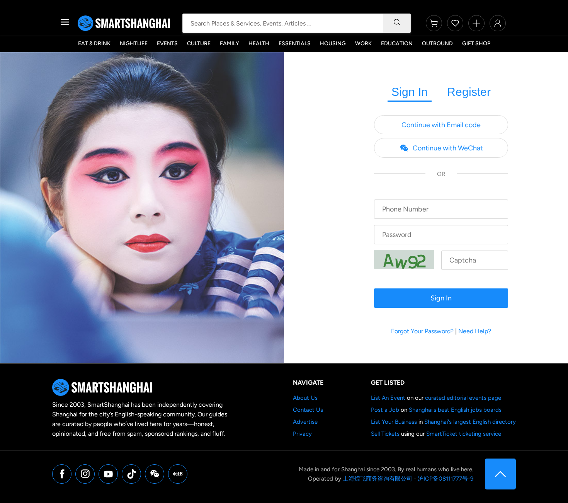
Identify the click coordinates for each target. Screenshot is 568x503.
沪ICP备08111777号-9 (445, 478)
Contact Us (308, 409)
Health (258, 43)
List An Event (388, 397)
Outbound (437, 43)
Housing (333, 43)
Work (363, 43)
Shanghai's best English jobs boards (455, 409)
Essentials (295, 43)
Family (229, 43)
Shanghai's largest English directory (470, 421)
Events (167, 43)
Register (469, 91)
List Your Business (394, 421)
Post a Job (385, 409)
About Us (305, 397)
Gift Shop (476, 43)
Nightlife (134, 43)
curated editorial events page (463, 397)
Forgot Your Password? (422, 331)
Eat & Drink (94, 43)
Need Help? (474, 331)
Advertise (305, 421)
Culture (199, 43)
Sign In (409, 91)
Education (397, 43)
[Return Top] (500, 474)
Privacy (302, 433)
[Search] (396, 23)
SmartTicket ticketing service (463, 433)
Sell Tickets (385, 433)
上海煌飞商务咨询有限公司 (377, 478)
